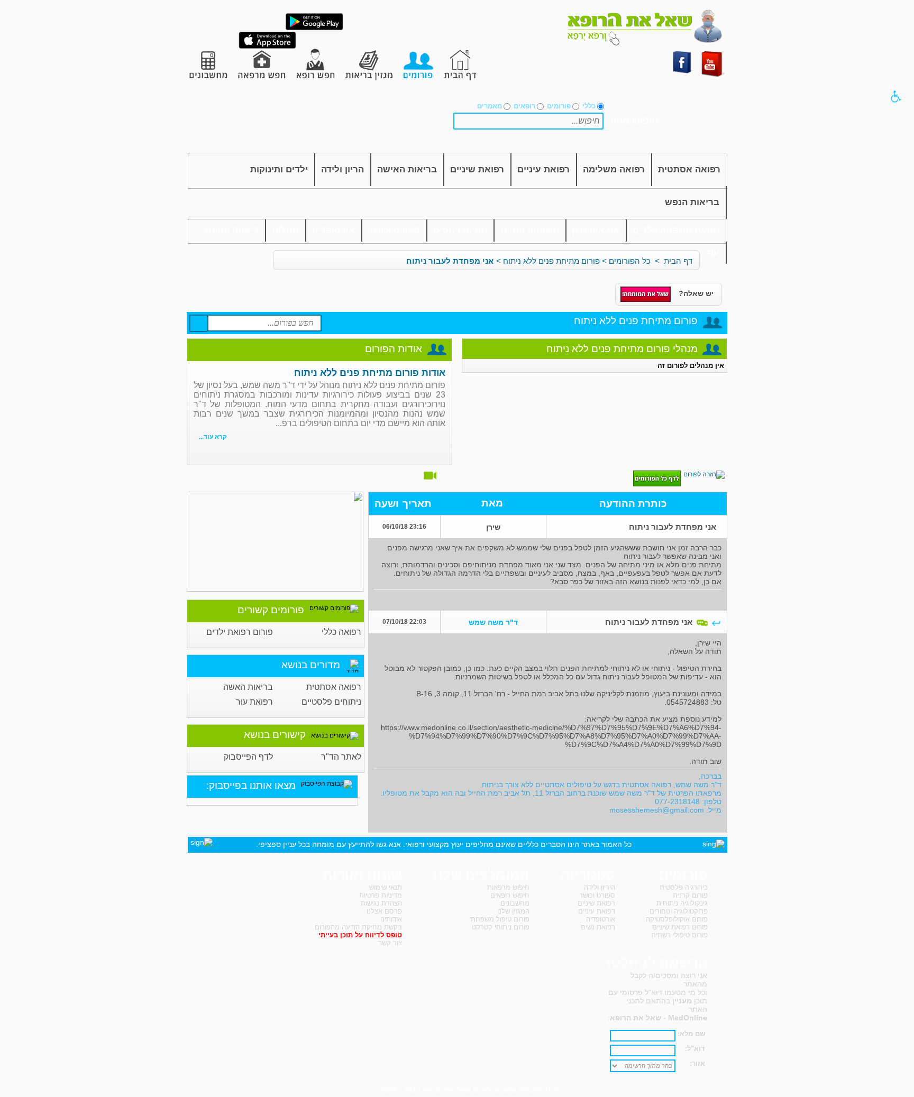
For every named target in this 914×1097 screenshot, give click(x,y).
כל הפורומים (630, 260)
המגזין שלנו (513, 911)
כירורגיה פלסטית (684, 887)
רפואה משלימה (614, 169)
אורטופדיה (333, 230)
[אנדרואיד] (314, 28)
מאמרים (489, 106)
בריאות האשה (248, 687)
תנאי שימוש (385, 887)
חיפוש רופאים (509, 895)
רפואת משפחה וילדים (676, 230)
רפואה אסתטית (689, 169)
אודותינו (391, 919)
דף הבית (678, 260)
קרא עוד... (213, 436)
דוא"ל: (695, 1049)
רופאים (524, 106)
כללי (589, 106)
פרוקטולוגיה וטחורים (679, 911)
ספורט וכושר (394, 230)
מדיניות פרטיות (380, 895)
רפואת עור (254, 701)
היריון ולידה (599, 887)
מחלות (285, 230)
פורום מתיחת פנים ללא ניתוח (551, 260)
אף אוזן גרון (595, 230)
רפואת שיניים (477, 169)
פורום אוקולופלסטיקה (677, 919)
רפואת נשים (598, 927)
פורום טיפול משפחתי (499, 919)
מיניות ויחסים (460, 230)
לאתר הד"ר (341, 756)
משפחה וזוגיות (529, 230)
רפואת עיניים (543, 169)
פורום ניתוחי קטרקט (500, 927)
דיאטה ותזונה (232, 230)
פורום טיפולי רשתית (679, 935)
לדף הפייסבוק (248, 756)
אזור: (697, 1063)
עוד (712, 252)
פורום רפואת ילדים (239, 632)
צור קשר (390, 943)
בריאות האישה (407, 169)
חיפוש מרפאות (508, 887)
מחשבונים (514, 903)
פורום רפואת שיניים (680, 927)
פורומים (559, 106)
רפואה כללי (341, 632)
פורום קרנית (690, 895)
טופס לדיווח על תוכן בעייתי (360, 935)
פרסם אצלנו (384, 911)
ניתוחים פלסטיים (331, 701)
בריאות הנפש (692, 202)
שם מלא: (691, 1034)
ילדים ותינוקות (279, 169)
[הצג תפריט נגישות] (896, 96)
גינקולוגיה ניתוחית (682, 903)
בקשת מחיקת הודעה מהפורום (358, 927)
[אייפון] (267, 46)
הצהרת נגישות (381, 903)
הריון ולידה (342, 169)
